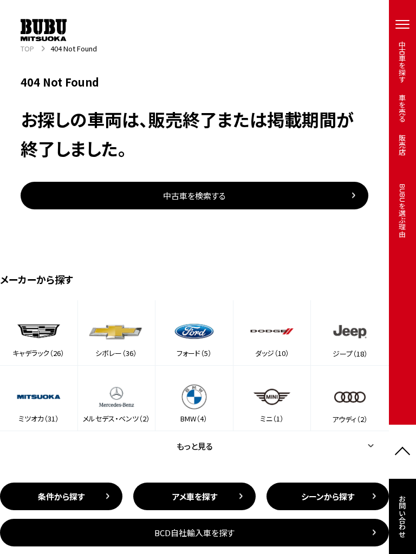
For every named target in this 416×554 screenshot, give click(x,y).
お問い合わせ (403, 516)
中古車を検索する (194, 195)
